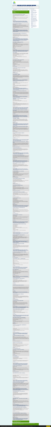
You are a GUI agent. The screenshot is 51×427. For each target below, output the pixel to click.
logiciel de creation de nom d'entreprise (18, 96)
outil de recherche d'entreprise (21, 222)
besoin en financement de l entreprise (33, 10)
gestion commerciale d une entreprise (33, 23)
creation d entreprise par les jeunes (23, 161)
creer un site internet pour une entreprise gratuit (19, 381)
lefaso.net (15, 323)
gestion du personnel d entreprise (34, 20)
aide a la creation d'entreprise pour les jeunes (20, 160)
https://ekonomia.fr (15, 66)
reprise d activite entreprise (25, 169)
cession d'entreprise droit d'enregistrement (18, 292)
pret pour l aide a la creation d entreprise (19, 221)
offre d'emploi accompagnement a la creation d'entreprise (20, 115)
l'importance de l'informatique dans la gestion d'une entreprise (19, 88)
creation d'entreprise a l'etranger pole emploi (19, 276)
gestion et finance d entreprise (34, 12)
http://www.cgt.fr (15, 204)
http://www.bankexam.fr (16, 29)
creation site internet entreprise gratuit (18, 380)
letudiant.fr (15, 20)
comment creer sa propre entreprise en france (19, 232)
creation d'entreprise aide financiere (23, 108)
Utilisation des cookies (26, 423)
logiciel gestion (24, 5)
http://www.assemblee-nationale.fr (17, 266)
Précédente (17, 421)
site (33, 5)
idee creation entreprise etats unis (24, 139)
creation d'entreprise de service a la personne (22, 51)
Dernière (20, 421)
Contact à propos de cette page (32, 423)
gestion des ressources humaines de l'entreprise (20, 389)
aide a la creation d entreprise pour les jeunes (20, 160)
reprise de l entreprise (20, 169)
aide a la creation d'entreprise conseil (22, 153)
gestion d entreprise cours (33, 25)
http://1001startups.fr (15, 95)
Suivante (18, 421)
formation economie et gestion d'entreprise (22, 21)
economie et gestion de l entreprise (33, 27)
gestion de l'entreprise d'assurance (19, 123)
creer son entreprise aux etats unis (18, 139)
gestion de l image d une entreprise (33, 24)
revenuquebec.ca (15, 49)
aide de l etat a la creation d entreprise (19, 107)
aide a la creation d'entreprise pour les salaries (22, 206)
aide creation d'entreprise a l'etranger (16, 277)
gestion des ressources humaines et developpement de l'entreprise (20, 40)
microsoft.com (15, 314)
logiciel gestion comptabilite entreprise (19, 418)
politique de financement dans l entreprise (34, 14)
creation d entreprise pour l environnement (20, 50)
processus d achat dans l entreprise (16, 241)
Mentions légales (15, 423)
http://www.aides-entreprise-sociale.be (17, 348)
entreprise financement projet (34, 17)
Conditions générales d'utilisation (21, 423)
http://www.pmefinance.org (16, 299)
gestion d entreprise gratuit (33, 18)
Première (14, 421)
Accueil (13, 423)
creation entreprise (15, 5)
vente (19, 5)
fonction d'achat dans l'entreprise (22, 307)
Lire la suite (14, 19)
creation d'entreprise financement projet (21, 405)
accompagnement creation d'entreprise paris (19, 388)
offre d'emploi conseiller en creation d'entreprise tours (19, 116)
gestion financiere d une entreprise (33, 21)
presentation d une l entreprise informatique (22, 364)
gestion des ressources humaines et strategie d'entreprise (21, 38)
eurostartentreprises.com (16, 213)
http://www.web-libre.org (16, 257)
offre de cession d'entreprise (24, 292)
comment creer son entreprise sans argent (16, 233)
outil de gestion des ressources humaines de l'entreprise (20, 39)
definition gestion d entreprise (34, 19)
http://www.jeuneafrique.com (16, 404)
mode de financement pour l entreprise (33, 16)
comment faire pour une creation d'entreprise (22, 333)
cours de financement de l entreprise (33, 13)
